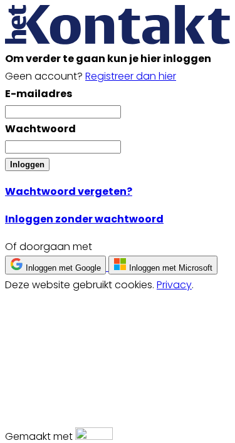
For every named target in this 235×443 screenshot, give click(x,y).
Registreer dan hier (130, 76)
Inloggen (27, 164)
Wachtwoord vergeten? (68, 191)
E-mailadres (38, 93)
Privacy (174, 285)
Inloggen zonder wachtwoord (84, 219)
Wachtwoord (40, 129)
